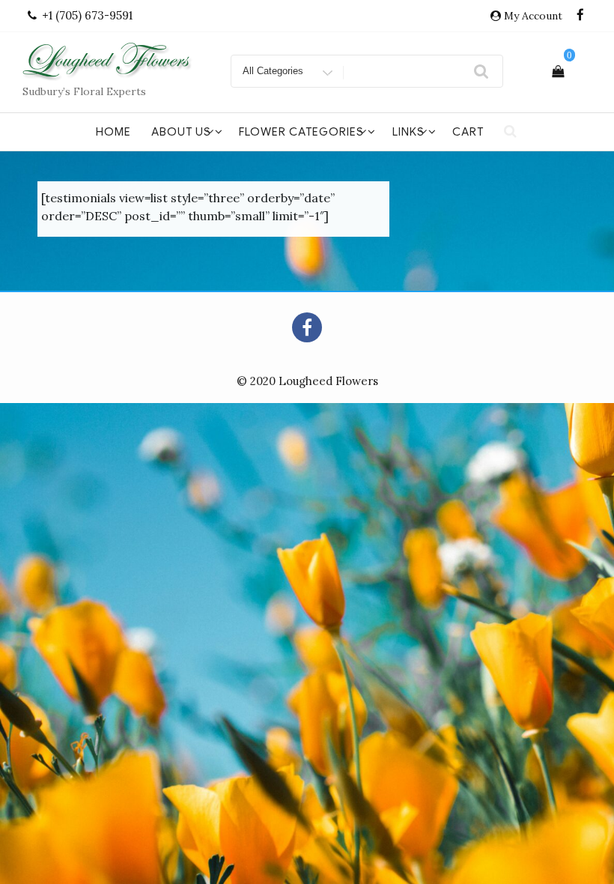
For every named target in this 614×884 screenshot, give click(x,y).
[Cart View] (558, 71)
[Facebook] (580, 15)
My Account (533, 15)
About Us (181, 132)
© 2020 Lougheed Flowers (307, 381)
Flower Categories (301, 132)
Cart (468, 132)
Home (113, 132)
